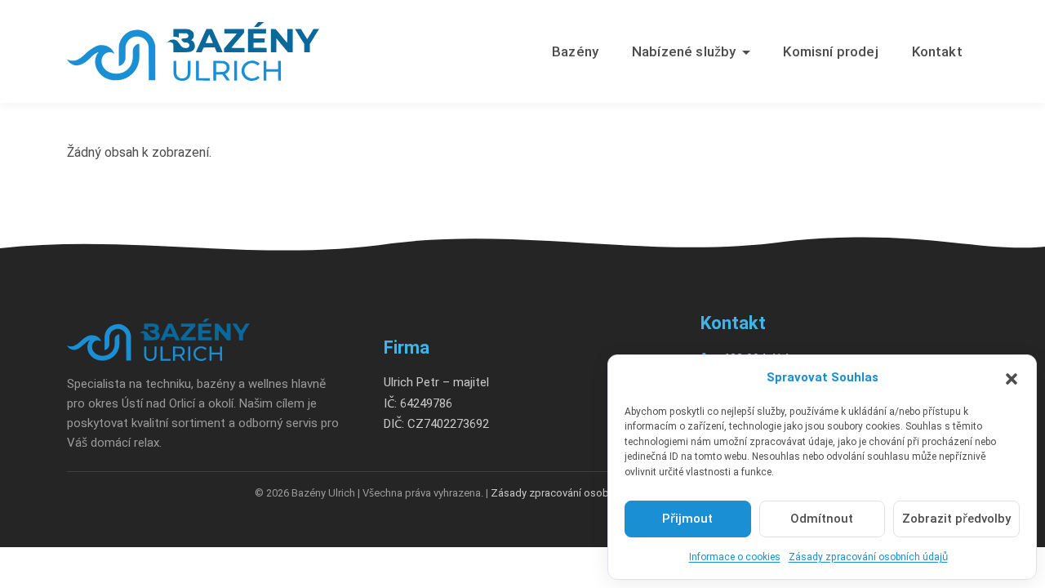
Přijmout (687, 518)
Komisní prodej (830, 51)
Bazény (575, 51)
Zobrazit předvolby (956, 518)
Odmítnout (821, 518)
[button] (1011, 377)
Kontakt (937, 51)
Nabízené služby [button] (684, 51)
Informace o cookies (734, 557)
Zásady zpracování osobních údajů (868, 557)
